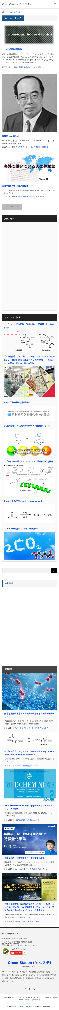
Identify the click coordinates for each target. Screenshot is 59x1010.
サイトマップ (38, 997)
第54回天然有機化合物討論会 (17, 402)
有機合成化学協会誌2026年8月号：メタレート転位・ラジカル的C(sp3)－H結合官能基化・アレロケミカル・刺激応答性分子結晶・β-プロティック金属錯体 (29, 907)
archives (18, 869)
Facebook (48, 997)
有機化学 (37, 147)
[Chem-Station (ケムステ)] (16, 4)
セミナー (25, 869)
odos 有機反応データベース (28, 766)
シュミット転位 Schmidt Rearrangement (23, 501)
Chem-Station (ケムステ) (29, 962)
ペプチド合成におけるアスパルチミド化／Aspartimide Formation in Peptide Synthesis (29, 753)
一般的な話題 (17, 67)
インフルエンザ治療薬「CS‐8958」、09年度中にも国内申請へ (29, 326)
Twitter (55, 997)
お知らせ (21, 997)
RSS (34, 989)
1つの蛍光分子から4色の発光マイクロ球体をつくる (27, 426)
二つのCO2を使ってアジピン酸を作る (21, 528)
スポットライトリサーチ (24, 728)
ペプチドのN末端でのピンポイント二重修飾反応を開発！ (29, 461)
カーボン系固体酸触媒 (12, 49)
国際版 (21, 999)
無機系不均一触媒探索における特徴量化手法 (24, 858)
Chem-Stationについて (9, 997)
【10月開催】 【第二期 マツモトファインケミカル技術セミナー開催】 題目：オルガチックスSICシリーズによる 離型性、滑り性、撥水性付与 (29, 359)
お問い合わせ (36, 999)
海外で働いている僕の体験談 (15, 186)
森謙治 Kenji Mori (10, 136)
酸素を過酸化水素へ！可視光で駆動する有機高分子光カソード (29, 715)
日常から (41, 67)
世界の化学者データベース (22, 147)
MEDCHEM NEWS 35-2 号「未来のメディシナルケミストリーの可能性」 (29, 807)
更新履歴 (29, 997)
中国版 (27, 999)
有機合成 (44, 147)
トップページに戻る (12, 207)
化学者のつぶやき (30, 67)
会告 (31, 869)
